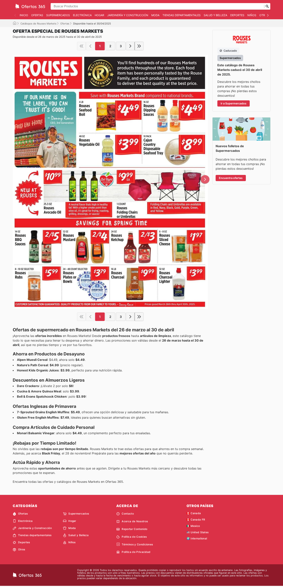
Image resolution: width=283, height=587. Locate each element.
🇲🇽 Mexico (193, 525)
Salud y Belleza (215, 15)
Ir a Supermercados (233, 103)
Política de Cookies (134, 536)
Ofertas (37, 15)
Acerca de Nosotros (135, 521)
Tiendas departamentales (181, 15)
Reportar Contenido (134, 529)
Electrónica (82, 15)
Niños (251, 15)
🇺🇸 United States (198, 532)
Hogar (99, 15)
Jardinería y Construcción (127, 15)
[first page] (81, 46)
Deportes (237, 15)
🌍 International (197, 538)
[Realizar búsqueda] (267, 6)
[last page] (139, 46)
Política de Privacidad (136, 551)
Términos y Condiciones (137, 544)
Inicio (24, 15)
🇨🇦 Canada (194, 513)
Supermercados (58, 15)
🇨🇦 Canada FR (196, 519)
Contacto (128, 513)
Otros (264, 15)
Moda (155, 15)
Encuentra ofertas (231, 178)
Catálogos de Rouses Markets (38, 23)
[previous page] (90, 46)
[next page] (130, 46)
